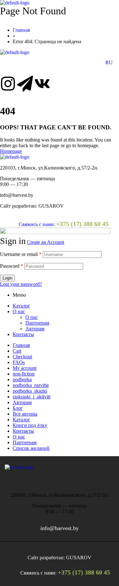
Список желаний (31, 448)
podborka (22, 379)
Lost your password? (21, 284)
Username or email (21, 254)
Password (11, 266)
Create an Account (45, 242)
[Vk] (42, 84)
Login (7, 278)
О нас (19, 311)
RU (109, 62)
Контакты (23, 334)
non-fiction (24, 373)
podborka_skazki (30, 391)
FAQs (19, 362)
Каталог (21, 305)
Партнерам (37, 323)
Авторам (34, 328)
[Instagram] (8, 84)
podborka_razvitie (31, 385)
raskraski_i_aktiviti (31, 396)
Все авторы (25, 414)
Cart (17, 351)
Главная (21, 345)
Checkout (22, 356)
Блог (18, 408)
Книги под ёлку (30, 425)
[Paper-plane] (25, 84)
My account (24, 368)
